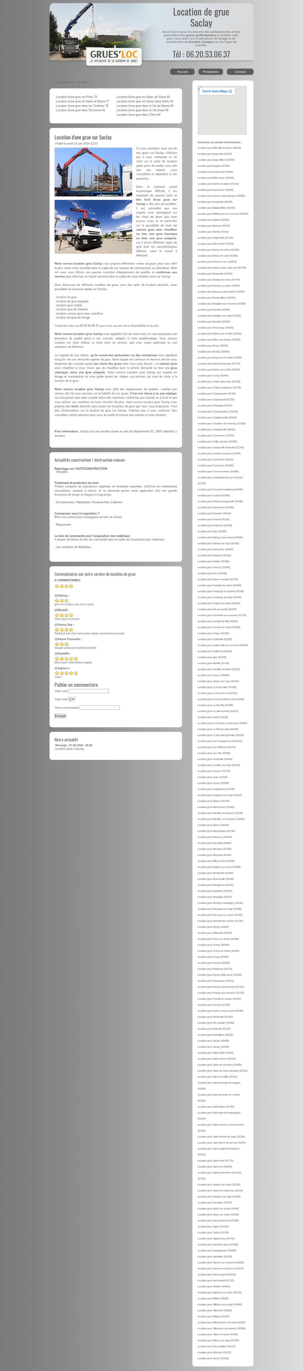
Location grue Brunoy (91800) (213, 351)
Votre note (61, 699)
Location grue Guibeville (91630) (214, 639)
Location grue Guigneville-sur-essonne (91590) (222, 645)
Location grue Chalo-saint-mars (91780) (218, 381)
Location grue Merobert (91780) (214, 849)
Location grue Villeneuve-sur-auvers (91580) (221, 1328)
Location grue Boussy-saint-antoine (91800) (221, 291)
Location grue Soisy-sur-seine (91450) (218, 1214)
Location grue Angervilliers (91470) (216, 159)
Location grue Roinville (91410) (214, 1028)
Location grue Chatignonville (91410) (217, 417)
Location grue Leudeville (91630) (214, 759)
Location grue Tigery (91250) (213, 1226)
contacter (160, 157)
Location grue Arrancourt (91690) (215, 171)
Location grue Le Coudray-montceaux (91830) (222, 723)
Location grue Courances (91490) (215, 465)
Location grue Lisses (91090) (213, 783)
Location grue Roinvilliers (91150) (215, 1034)
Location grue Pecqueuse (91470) (215, 980)
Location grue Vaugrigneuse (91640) (216, 1250)
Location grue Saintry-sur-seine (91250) (218, 1184)
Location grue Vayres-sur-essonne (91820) (220, 1262)
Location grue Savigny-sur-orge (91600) (219, 1196)
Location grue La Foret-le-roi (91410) (217, 693)
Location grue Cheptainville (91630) (216, 429)
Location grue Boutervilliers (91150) (216, 297)
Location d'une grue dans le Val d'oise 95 (142, 110)
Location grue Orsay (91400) (213, 957)
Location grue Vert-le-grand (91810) (216, 1274)
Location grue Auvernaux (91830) (215, 189)
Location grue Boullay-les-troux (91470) (218, 279)
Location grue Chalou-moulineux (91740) (219, 387)
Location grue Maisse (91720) (213, 801)
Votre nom (61, 691)
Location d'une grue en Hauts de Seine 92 (143, 97)
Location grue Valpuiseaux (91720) (216, 1238)
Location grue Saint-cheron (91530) (216, 1058)
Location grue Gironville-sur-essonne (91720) (221, 615)
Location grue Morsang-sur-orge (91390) (219, 909)
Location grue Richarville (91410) (215, 1016)
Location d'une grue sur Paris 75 (76, 97)
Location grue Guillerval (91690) (214, 651)
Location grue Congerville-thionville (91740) (220, 447)
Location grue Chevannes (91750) (215, 435)
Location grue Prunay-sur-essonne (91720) (220, 992)
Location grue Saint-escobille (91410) (217, 1076)
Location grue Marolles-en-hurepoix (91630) (221, 819)
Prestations (211, 71)
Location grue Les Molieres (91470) (216, 747)
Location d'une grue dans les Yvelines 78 (82, 105)
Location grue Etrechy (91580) (213, 567)
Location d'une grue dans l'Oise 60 (138, 114)
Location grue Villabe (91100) (212, 1298)
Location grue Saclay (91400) (213, 1046)
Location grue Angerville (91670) (214, 153)
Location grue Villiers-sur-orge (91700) (218, 1340)
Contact (240, 71)
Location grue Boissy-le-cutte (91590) (217, 255)
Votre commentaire (67, 707)
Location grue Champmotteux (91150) (217, 411)
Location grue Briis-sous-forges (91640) (218, 339)
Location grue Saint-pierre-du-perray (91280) (221, 1142)
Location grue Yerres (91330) (213, 1358)
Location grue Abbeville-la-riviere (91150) (219, 147)
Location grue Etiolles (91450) (213, 561)
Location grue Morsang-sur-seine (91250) (219, 915)
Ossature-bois (65, 502)
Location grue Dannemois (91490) (215, 507)
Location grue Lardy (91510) (212, 717)
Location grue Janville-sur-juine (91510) (218, 669)
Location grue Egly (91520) (211, 531)
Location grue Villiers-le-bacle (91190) (217, 1334)
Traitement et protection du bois (76, 483)
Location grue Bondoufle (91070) (214, 273)
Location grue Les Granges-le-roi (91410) (219, 741)
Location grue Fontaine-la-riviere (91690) (219, 585)
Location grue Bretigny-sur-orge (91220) (219, 315)
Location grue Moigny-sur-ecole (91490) (219, 867)
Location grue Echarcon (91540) (214, 525)
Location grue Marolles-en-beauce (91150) (220, 813)
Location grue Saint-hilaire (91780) (215, 1106)
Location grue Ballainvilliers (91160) (216, 207)
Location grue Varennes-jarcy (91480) (217, 1244)
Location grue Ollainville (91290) (214, 933)
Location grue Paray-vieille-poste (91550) (219, 974)
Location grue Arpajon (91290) (213, 165)
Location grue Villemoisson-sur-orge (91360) (221, 1322)
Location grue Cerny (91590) (212, 375)
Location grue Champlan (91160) (214, 405)
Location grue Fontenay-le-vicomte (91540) (220, 591)
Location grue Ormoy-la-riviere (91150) (218, 951)
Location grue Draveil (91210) (213, 519)
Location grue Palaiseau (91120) (214, 968)
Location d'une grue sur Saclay (83, 137)
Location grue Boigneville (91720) (215, 237)
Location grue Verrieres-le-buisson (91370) (220, 1268)
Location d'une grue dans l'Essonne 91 (80, 110)
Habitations (83, 502)
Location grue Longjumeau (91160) (216, 789)
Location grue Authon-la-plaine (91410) (218, 183)
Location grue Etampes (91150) (214, 555)
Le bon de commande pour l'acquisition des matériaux (92, 536)
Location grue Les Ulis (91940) (213, 753)
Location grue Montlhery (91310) (214, 891)
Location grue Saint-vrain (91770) (215, 1160)
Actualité (61, 471)
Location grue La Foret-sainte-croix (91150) (220, 699)
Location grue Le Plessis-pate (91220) (217, 729)
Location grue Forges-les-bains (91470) (218, 603)
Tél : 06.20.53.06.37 (201, 54)
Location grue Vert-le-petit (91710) (215, 1280)
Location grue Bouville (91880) (213, 309)
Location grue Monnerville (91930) (215, 879)
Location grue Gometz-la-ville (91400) (217, 621)
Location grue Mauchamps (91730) (216, 831)
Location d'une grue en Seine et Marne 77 (82, 101)
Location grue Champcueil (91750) (215, 399)
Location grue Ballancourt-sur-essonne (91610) (222, 213)
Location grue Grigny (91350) (213, 633)
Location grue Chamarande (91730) (216, 393)
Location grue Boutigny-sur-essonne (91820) (221, 303)
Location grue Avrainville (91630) (214, 201)
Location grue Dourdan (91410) (214, 513)
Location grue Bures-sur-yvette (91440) (218, 369)
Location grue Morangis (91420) (214, 897)
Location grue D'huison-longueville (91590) (220, 501)
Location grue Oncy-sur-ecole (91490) (218, 939)
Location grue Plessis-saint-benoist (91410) (220, 986)
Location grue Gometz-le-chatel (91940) (218, 627)
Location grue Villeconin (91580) (214, 1310)
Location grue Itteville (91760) (213, 663)
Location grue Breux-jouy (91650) (215, 327)
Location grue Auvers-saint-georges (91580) (221, 195)
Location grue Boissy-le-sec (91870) (217, 261)
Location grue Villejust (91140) (213, 1316)
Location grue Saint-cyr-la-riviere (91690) (219, 1064)
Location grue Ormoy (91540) (213, 945)
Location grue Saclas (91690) (213, 1040)
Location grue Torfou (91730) (213, 1232)
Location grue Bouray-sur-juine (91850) (218, 285)
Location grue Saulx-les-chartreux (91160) (220, 1190)
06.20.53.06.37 (89, 325)
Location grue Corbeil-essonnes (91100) (219, 453)
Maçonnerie (63, 524)
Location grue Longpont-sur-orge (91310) (219, 795)
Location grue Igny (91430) (211, 657)
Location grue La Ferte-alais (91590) (217, 687)
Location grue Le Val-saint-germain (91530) (220, 735)
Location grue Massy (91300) (213, 825)
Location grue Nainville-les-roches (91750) (220, 921)
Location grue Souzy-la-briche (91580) (218, 1220)
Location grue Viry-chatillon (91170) (216, 1346)
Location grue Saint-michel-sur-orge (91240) (221, 1136)
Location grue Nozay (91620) (213, 927)
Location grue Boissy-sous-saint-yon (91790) (221, 267)
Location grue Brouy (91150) (212, 345)
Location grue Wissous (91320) (214, 1352)
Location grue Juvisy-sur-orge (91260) (218, 681)
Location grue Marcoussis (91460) (215, 807)
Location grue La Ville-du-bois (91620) (217, 711)
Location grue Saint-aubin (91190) (215, 1052)
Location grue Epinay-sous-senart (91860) (220, 537)
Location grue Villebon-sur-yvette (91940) (219, 1304)
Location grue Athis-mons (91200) (215, 177)
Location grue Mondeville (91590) (215, 873)
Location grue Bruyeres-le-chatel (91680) (219, 357)
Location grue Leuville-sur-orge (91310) (218, 765)
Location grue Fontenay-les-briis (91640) (219, 597)
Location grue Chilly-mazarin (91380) (217, 441)
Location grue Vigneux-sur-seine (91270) (219, 1292)
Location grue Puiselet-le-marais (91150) (219, 998)
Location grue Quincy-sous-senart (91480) (220, 1010)
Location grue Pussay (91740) (213, 1004)
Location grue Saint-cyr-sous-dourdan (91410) (222, 1070)
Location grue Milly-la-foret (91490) (216, 861)
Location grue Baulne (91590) (213, 219)
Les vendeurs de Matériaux (73, 547)
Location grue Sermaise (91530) (214, 1202)
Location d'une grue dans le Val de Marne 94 (144, 105)
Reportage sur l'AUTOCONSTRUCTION (81, 468)
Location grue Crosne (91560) (213, 495)
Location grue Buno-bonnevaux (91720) (218, 363)
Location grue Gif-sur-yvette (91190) (217, 609)
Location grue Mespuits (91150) (214, 855)
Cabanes (116, 502)
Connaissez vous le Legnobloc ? (77, 513)
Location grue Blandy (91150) (213, 231)
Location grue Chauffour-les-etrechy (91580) (221, 423)
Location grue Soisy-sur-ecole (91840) (218, 1208)
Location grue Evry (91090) (212, 573)
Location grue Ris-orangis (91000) (215, 1022)
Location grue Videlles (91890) (213, 1286)
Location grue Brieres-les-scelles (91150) (219, 333)
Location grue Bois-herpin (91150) (215, 243)
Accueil (182, 71)
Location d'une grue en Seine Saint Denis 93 (144, 101)
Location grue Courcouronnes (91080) (218, 471)
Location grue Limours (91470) (213, 771)
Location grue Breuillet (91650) (213, 321)
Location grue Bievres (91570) (213, 225)
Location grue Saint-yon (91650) (214, 1166)
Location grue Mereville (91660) (214, 843)
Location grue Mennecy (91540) (214, 837)
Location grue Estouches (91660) (215, 549)
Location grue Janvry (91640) (213, 675)
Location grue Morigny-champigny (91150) (220, 903)
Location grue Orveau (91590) (213, 962)
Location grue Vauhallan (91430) (214, 1256)
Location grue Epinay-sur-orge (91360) (218, 543)
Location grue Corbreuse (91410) (215, 459)
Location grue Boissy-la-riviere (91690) (218, 249)
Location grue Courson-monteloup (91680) (220, 489)
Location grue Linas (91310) (212, 777)
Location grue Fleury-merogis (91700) (217, 579)
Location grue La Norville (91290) (215, 705)
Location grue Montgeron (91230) (215, 885)
